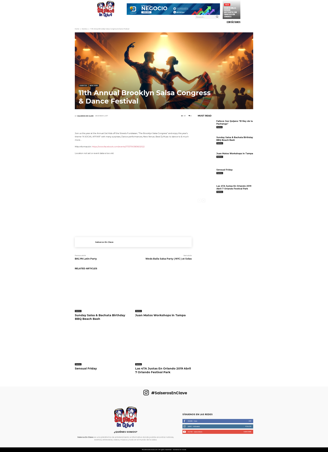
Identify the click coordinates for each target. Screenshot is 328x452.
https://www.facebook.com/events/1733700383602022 (118, 146)
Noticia (219, 127)
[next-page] (203, 200)
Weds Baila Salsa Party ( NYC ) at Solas (168, 258)
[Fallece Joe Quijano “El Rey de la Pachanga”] (206, 125)
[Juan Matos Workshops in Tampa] (163, 292)
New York (94, 85)
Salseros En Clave (85, 116)
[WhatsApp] (133, 124)
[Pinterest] (125, 124)
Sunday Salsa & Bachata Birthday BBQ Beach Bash (100, 317)
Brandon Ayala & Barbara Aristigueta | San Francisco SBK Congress (230, 12)
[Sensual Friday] (103, 345)
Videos (227, 4)
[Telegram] (148, 124)
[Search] (217, 17)
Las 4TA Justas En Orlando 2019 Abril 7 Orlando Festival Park (163, 370)
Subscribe (247, 432)
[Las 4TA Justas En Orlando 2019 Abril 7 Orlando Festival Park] (163, 345)
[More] (156, 124)
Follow (248, 426)
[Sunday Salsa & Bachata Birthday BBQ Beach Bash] (103, 292)
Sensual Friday (86, 368)
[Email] (141, 124)
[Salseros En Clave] (85, 242)
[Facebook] (110, 124)
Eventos (85, 29)
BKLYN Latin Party (86, 258)
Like (250, 421)
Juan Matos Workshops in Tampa (160, 315)
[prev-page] (199, 200)
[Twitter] (118, 124)
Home (77, 29)
